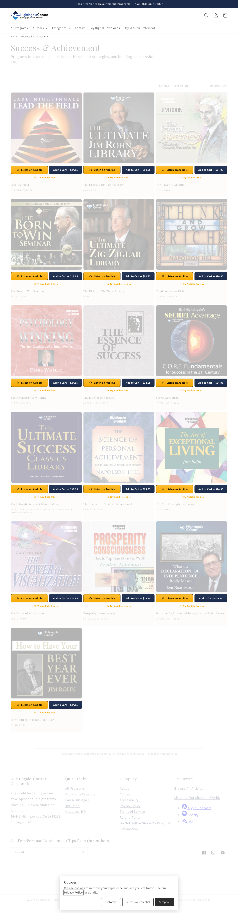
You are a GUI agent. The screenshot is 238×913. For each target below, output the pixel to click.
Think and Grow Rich (170, 291)
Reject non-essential (138, 902)
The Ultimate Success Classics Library (35, 504)
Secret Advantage (167, 397)
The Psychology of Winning (29, 397)
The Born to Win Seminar (27, 291)
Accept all (164, 902)
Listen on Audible (31, 169)
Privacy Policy (73, 892)
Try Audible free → (48, 177)
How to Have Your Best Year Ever (32, 719)
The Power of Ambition (171, 185)
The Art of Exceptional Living (175, 504)
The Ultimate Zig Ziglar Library (103, 291)
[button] (40, 28)
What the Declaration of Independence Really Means (190, 613)
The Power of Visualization (28, 613)
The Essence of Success (98, 397)
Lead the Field (20, 185)
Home (14, 36)
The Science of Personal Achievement (107, 504)
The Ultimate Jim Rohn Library (103, 185)
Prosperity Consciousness (100, 613)
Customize (111, 902)
